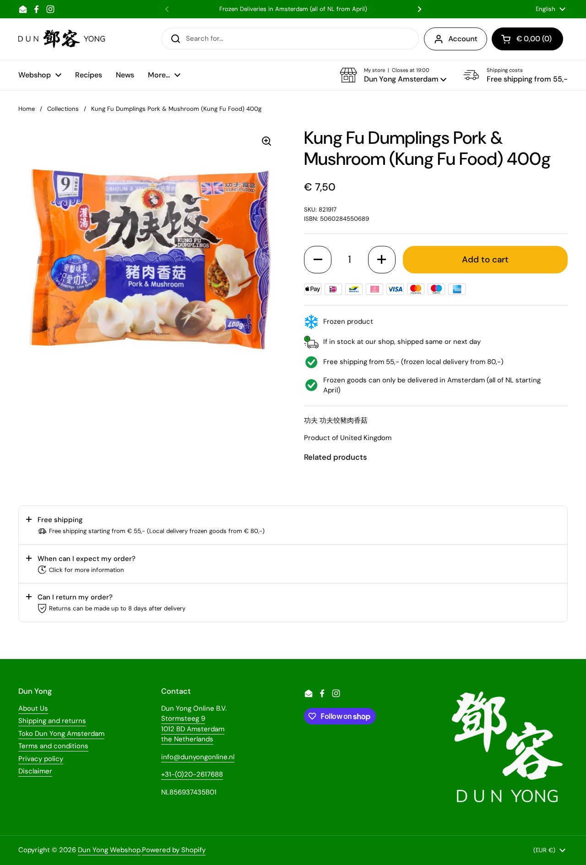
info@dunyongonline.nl (197, 757)
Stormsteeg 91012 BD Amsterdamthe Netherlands (192, 729)
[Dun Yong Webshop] (62, 39)
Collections (63, 109)
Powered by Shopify (174, 849)
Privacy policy (40, 758)
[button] (393, 75)
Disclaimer (35, 771)
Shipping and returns (52, 720)
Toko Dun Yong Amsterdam (61, 733)
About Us (33, 708)
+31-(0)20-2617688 (192, 774)
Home (26, 109)
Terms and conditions (53, 746)
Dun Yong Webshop (109, 849)
